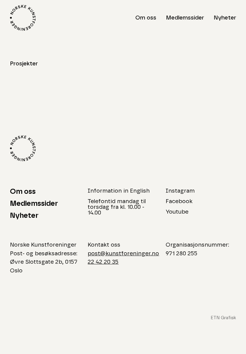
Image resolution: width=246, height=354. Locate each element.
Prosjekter (24, 64)
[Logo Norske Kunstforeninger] (23, 18)
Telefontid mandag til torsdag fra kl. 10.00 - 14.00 (117, 207)
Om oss (145, 18)
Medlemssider (185, 18)
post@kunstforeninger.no (123, 253)
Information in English (119, 191)
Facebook (179, 201)
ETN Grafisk (223, 318)
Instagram (180, 191)
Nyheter (225, 18)
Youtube (177, 212)
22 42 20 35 (103, 262)
